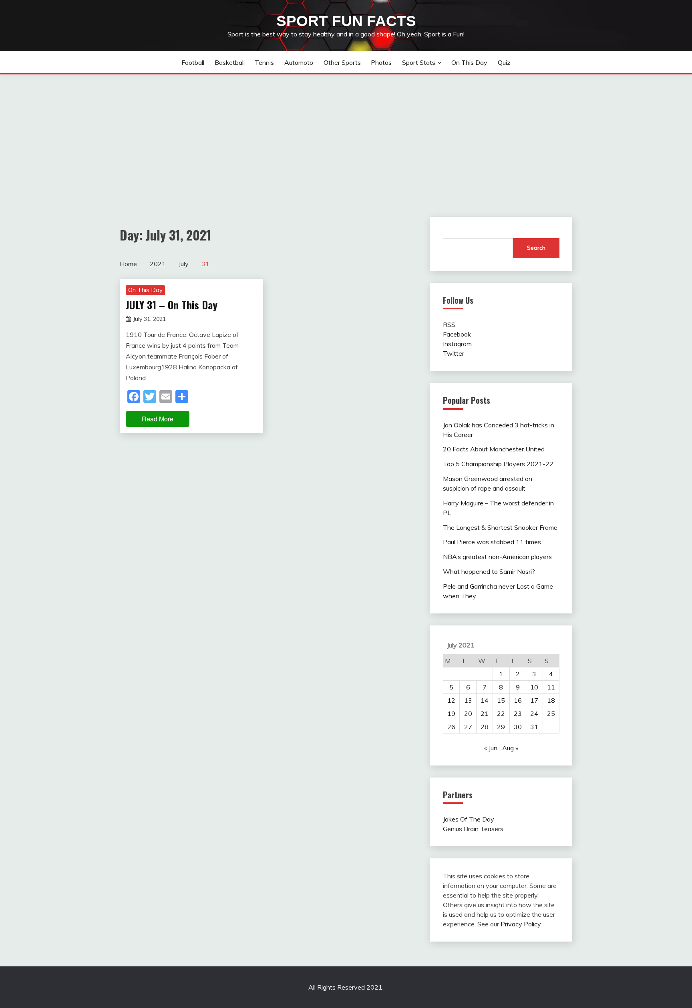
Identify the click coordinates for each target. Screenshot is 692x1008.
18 (551, 700)
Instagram (457, 344)
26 (451, 727)
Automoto (298, 62)
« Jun (490, 748)
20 (468, 713)
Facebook (457, 334)
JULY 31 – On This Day (171, 305)
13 (468, 700)
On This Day (469, 62)
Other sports (342, 62)
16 (518, 700)
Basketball (230, 62)
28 (485, 727)
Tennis (264, 62)
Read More (157, 418)
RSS (449, 325)
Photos (381, 62)
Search (536, 247)
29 (501, 727)
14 (485, 700)
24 (534, 713)
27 (468, 727)
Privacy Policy (521, 924)
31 (534, 727)
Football (192, 62)
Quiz (504, 62)
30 (518, 727)
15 (501, 700)
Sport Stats (418, 62)
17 (534, 700)
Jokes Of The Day (468, 819)
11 (551, 687)
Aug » (510, 748)
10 (534, 687)
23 (518, 713)
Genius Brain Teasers (473, 829)
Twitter (453, 353)
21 (485, 713)
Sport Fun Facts (346, 21)
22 (501, 713)
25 (551, 713)
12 (451, 700)
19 (451, 713)
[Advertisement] (346, 134)
